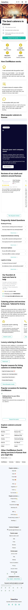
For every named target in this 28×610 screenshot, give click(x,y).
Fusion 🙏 (14, 489)
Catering (18, 462)
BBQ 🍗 (14, 511)
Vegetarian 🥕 (14, 486)
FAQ (14, 556)
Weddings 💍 (14, 520)
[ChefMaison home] (14, 599)
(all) (18, 468)
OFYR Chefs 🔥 (14, 514)
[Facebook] (12, 605)
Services (11, 462)
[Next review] (25, 195)
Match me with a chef (14, 535)
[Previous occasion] (3, 407)
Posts (14, 541)
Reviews (14, 544)
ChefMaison (4, 462)
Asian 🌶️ (14, 483)
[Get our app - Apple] (10, 574)
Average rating (20, 49)
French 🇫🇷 (14, 476)
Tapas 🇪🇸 (14, 479)
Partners (14, 547)
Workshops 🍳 (14, 507)
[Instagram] (9, 605)
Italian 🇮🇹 (14, 470)
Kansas (24, 462)
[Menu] (26, 2)
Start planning (7, 166)
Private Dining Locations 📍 (14, 517)
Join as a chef (14, 553)
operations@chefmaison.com (15, 529)
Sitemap (14, 559)
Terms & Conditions (14, 562)
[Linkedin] (15, 605)
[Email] (19, 605)
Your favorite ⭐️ (14, 492)
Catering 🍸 (14, 501)
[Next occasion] (25, 407)
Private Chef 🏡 (14, 498)
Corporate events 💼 (14, 504)
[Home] (4, 2)
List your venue (14, 568)
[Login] (22, 2)
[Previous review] (3, 195)
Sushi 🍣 (14, 473)
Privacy (14, 565)
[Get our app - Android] (17, 574)
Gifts (14, 538)
